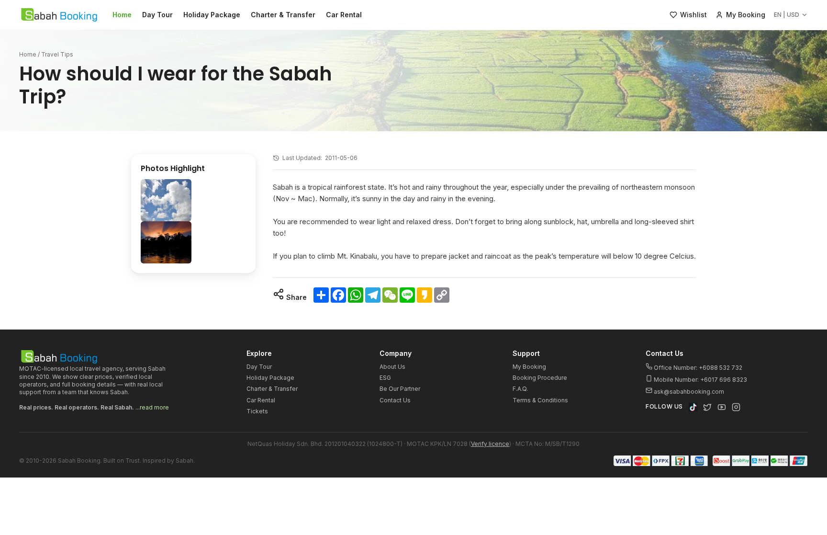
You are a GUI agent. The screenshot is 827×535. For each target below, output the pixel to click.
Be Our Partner (400, 388)
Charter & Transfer (283, 15)
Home (122, 15)
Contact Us (395, 400)
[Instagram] (736, 407)
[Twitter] (707, 407)
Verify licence (490, 443)
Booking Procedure (540, 377)
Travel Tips (57, 54)
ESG (385, 377)
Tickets (257, 411)
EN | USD (786, 14)
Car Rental (344, 15)
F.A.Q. (520, 388)
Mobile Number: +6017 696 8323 (699, 379)
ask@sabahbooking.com (689, 391)
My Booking (529, 366)
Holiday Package (211, 15)
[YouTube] (721, 407)
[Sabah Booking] (59, 15)
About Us (392, 366)
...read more (152, 407)
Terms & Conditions (540, 400)
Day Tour (157, 15)
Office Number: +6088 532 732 (697, 367)
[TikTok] (693, 407)
